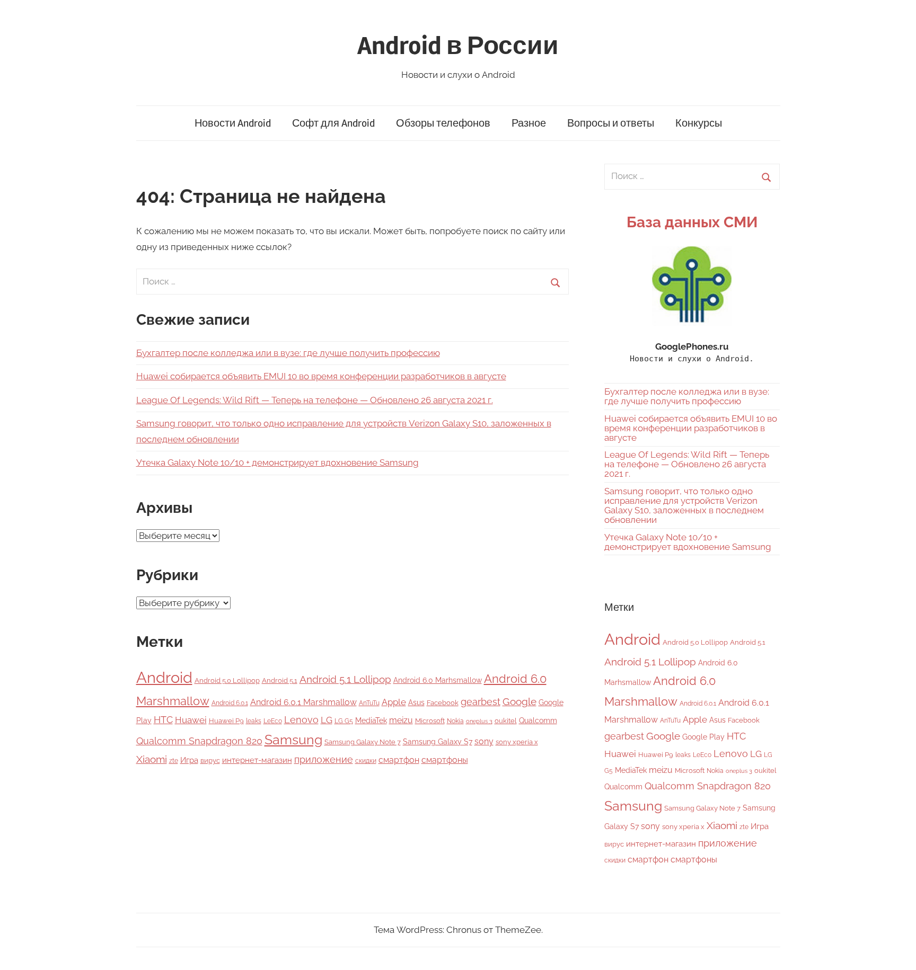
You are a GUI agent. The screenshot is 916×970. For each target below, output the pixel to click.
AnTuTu (369, 703)
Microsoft (430, 721)
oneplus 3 (479, 721)
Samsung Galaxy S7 (437, 741)
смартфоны (444, 760)
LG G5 (343, 721)
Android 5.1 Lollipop (345, 679)
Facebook (443, 703)
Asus (416, 702)
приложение (323, 759)
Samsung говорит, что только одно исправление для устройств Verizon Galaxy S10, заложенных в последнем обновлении (684, 505)
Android (164, 677)
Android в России (458, 45)
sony (484, 741)
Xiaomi (151, 759)
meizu (401, 720)
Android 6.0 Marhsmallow (437, 680)
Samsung (293, 739)
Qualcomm (538, 720)
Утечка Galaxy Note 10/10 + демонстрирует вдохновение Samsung (277, 462)
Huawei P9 (226, 721)
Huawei (191, 720)
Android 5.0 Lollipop (227, 680)
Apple (394, 702)
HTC (163, 719)
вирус (210, 760)
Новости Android (233, 123)
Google (519, 701)
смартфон (398, 760)
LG (326, 720)
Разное (529, 123)
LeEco (272, 721)
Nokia (455, 721)
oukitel (506, 721)
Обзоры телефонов (443, 123)
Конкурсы (698, 123)
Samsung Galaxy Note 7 (362, 742)
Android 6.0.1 (230, 703)
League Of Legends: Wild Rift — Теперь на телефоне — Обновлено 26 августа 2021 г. (314, 400)
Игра (189, 760)
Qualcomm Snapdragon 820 (199, 740)
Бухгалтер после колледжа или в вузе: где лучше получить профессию (288, 353)
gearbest (480, 701)
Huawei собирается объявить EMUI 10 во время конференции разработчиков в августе (321, 376)
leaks (253, 721)
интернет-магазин (257, 760)
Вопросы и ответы (610, 123)
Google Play (703, 736)
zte (173, 760)
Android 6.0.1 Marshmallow (303, 702)
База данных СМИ (692, 222)
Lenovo (301, 719)
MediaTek (371, 720)
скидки (365, 760)
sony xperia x (517, 742)
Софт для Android (333, 123)
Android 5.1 (279, 680)
